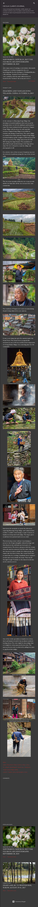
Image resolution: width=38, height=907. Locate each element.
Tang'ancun (27, 767)
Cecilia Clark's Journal (14, 6)
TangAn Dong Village (8, 769)
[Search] (34, 2)
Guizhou (19, 764)
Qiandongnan (13, 767)
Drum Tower (13, 764)
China (8, 764)
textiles (16, 769)
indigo (23, 764)
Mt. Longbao (6, 767)
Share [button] (4, 81)
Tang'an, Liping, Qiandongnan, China (17, 772)
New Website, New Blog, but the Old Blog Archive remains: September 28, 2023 (18, 61)
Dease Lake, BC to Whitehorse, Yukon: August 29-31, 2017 (17, 886)
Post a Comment (11, 81)
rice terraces (21, 767)
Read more (31, 81)
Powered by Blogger (20, 901)
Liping (27, 764)
